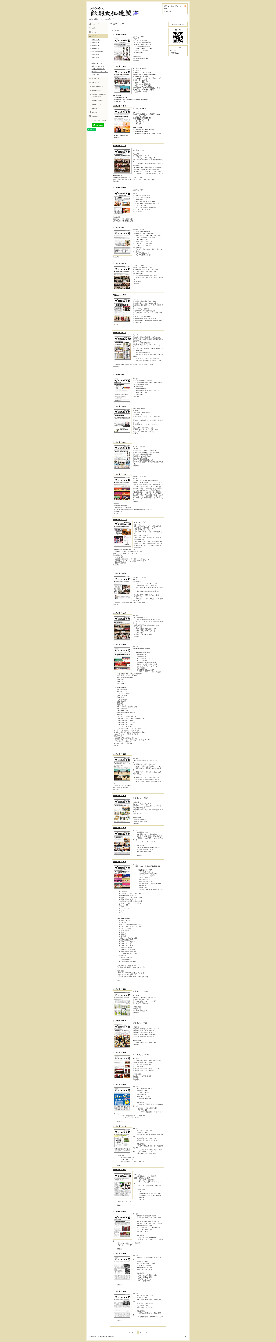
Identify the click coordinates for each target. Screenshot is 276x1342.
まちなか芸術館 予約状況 (99, 120)
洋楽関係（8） (96, 54)
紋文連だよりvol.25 (119, 754)
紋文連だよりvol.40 (119, 106)
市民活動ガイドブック (98, 104)
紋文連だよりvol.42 (119, 34)
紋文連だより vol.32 (119, 406)
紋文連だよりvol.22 (119, 862)
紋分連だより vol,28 (119, 573)
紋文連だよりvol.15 (119, 1211)
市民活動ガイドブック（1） (100, 72)
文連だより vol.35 (119, 295)
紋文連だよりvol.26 (119, 644)
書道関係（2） (96, 42)
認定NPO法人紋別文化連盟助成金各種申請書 (99, 95)
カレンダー (95, 32)
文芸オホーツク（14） (98, 66)
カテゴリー (95, 36)
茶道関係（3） (96, 48)
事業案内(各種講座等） (98, 86)
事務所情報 (95, 112)
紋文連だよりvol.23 (119, 828)
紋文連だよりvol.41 (119, 66)
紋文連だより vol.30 (120, 474)
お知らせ (94, 28)
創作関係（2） (96, 40)
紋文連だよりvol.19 (119, 1052)
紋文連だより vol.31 (119, 442)
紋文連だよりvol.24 (119, 796)
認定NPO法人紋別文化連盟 (100, 1336)
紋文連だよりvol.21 (119, 989)
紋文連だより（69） (97, 63)
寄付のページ (95, 82)
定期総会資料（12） (97, 75)
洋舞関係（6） (96, 57)
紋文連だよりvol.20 (119, 1021)
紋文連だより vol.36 (119, 263)
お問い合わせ (95, 116)
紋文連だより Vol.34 (119, 333)
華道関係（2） (96, 45)
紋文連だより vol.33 (119, 374)
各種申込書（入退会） (98, 100)
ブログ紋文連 (95, 78)
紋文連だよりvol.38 (119, 187)
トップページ (95, 24)
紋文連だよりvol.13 (119, 1291)
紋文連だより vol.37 (119, 227)
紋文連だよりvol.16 (119, 1170)
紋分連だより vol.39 (119, 146)
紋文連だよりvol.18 (119, 1084)
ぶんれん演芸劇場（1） (98, 69)
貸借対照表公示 (96, 108)
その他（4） (95, 60)
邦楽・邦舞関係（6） (98, 51)
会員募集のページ (96, 90)
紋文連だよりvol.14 (119, 1253)
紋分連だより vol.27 (119, 613)
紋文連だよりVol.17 (119, 1126)
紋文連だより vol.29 (120, 520)
